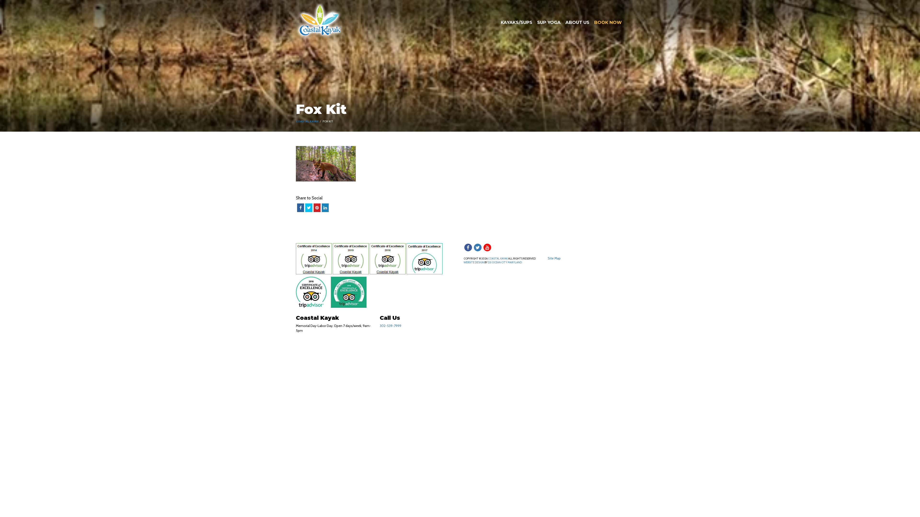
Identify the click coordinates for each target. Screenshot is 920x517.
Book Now (608, 22)
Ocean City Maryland (507, 262)
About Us (577, 22)
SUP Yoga (549, 22)
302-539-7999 (390, 326)
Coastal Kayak (307, 121)
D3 (489, 262)
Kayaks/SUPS (516, 22)
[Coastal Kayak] (320, 21)
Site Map (554, 258)
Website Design (474, 262)
